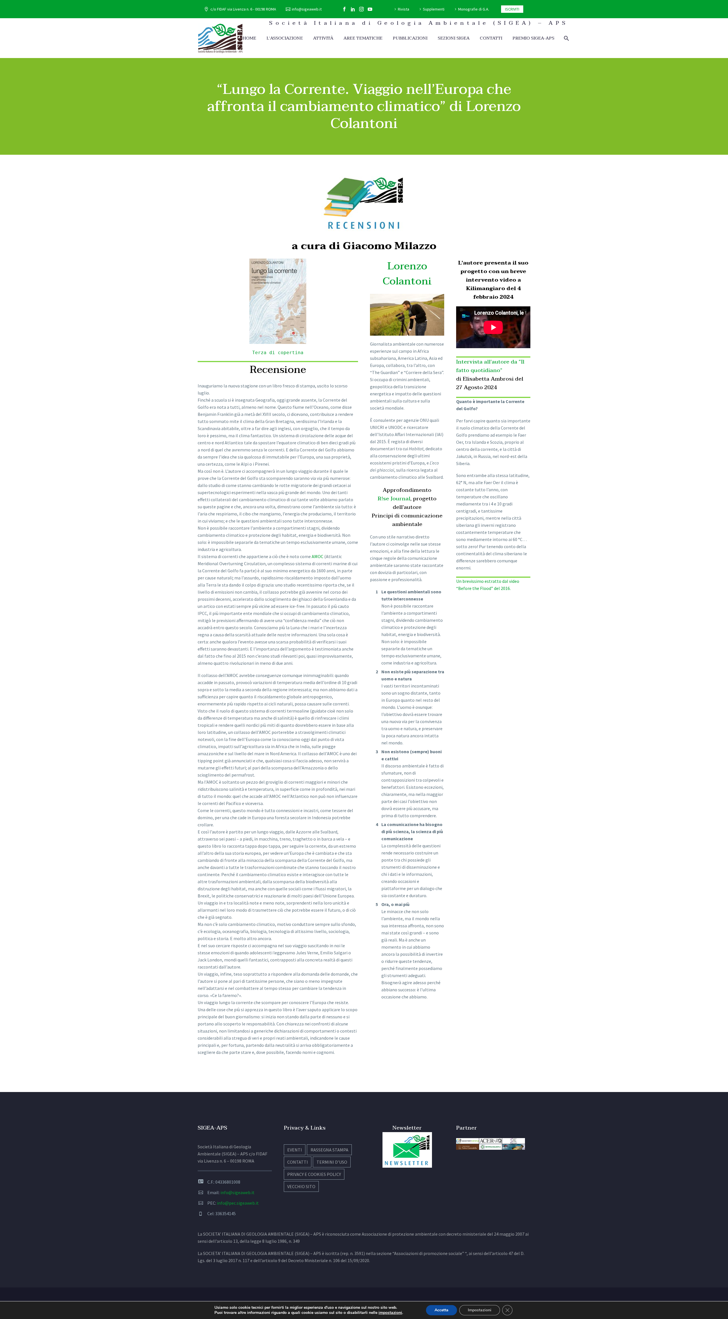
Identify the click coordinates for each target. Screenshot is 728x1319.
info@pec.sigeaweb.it (238, 1203)
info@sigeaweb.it (307, 9)
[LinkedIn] (353, 9)
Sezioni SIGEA (454, 38)
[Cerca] (565, 38)
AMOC (317, 556)
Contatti (491, 38)
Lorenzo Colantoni (407, 273)
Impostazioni (479, 1310)
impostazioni (390, 1312)
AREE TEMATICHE (363, 38)
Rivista (403, 9)
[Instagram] (361, 9)
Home (249, 38)
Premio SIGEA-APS (533, 38)
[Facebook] (344, 9)
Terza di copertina (277, 352)
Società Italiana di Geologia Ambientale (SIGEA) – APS (418, 23)
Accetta (441, 1310)
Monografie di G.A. (473, 9)
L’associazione (284, 38)
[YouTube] (370, 9)
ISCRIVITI (512, 9)
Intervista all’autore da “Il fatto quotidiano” (490, 366)
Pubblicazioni (410, 38)
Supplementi (433, 9)
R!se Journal (394, 498)
